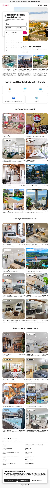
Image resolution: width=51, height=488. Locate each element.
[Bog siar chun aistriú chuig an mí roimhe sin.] (6, 32)
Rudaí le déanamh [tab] (18, 441)
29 (18, 47)
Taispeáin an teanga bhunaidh (34, 1)
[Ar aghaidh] (27, 52)
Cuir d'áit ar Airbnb (42, 5)
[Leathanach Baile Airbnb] (5, 5)
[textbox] (10, 29)
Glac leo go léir (10, 480)
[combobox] (16, 24)
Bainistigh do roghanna (37, 480)
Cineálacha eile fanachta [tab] (7, 441)
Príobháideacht (23, 485)
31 (6, 50)
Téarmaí (28, 485)
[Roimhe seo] (23, 52)
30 (21, 47)
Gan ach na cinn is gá (24, 480)
